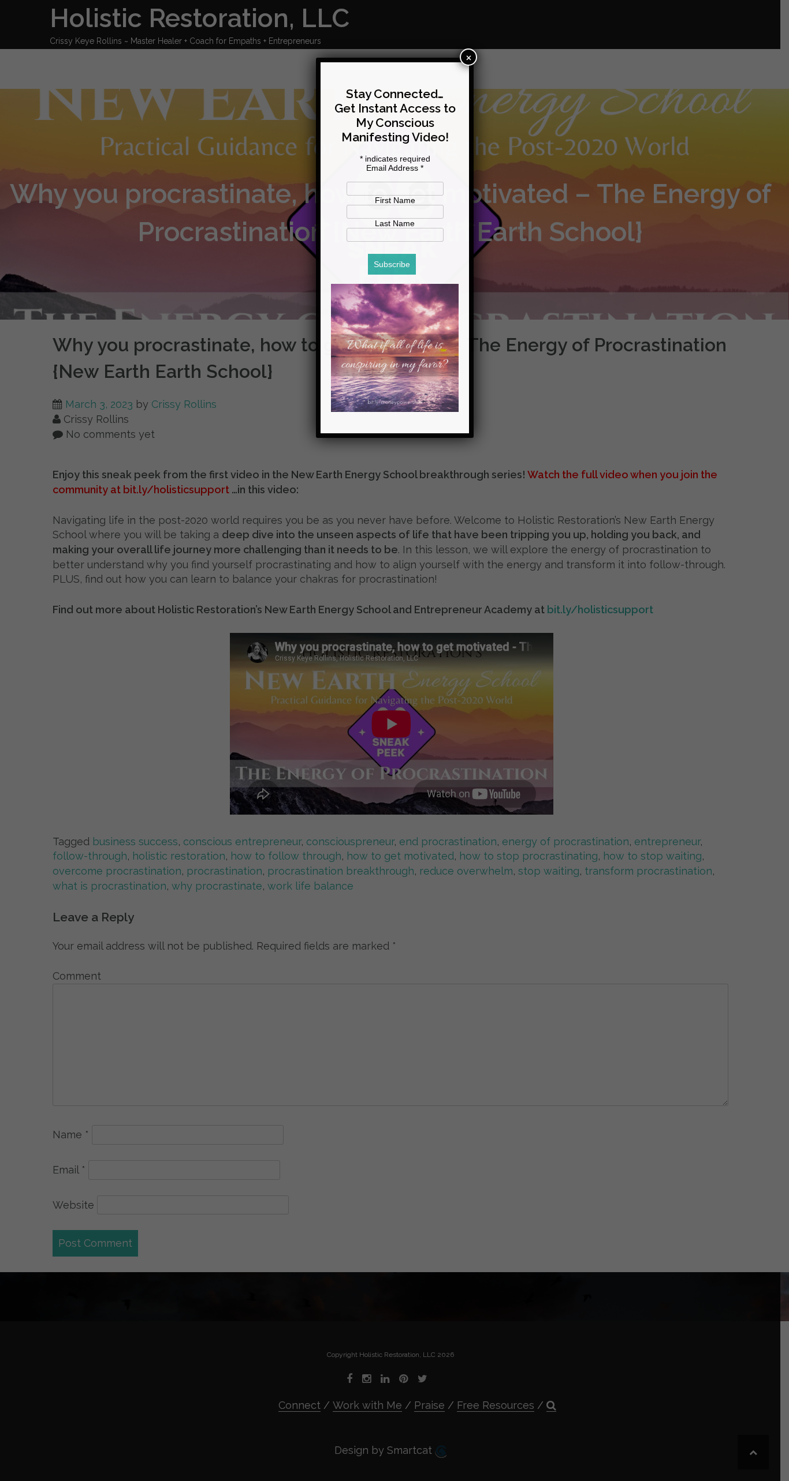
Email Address (394, 168)
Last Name (395, 223)
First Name (395, 200)
